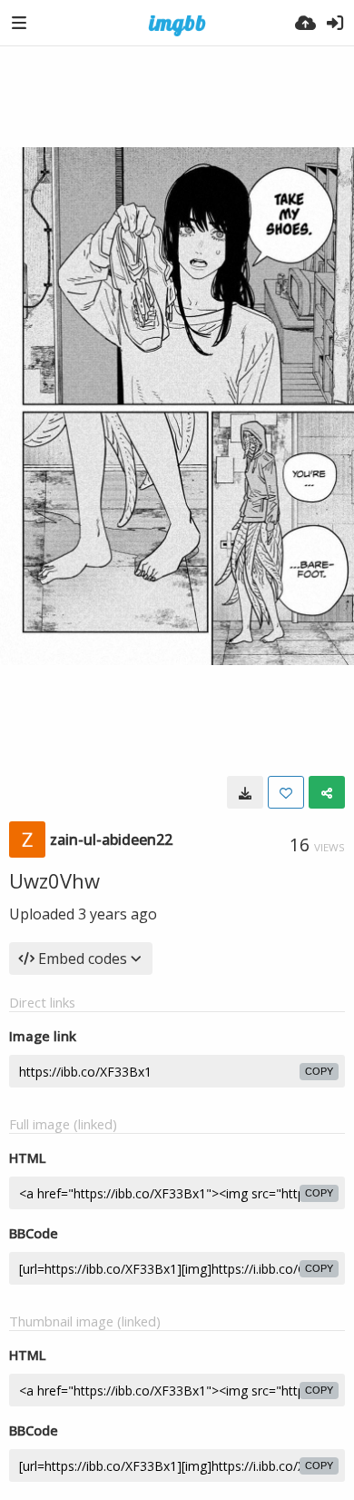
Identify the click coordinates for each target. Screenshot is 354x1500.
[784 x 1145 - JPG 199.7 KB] (245, 792)
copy (319, 1071)
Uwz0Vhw (54, 880)
